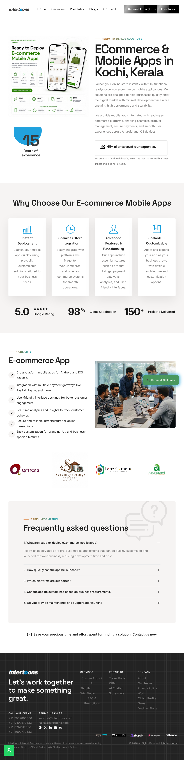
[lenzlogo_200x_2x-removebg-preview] (113, 470)
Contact (109, 9)
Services (58, 9)
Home (41, 9)
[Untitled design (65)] (157, 469)
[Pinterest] (40, 727)
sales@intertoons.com (54, 722)
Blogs (93, 9)
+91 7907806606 (20, 718)
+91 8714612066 (19, 727)
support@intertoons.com (55, 718)
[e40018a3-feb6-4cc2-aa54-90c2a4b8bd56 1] (70, 470)
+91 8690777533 (20, 731)
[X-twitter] (45, 727)
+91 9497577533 (20, 722)
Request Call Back (161, 380)
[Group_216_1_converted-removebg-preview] (27, 470)
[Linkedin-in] (50, 727)
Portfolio (77, 9)
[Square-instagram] (55, 727)
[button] (142, 9)
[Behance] (60, 727)
